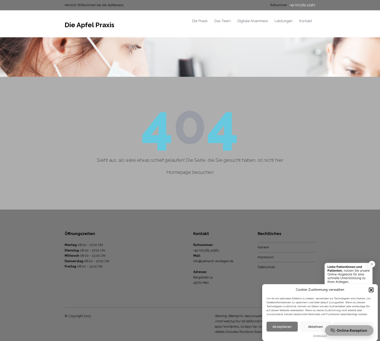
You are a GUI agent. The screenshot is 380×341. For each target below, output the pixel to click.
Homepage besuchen (190, 172)
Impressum (320, 335)
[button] (371, 290)
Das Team (222, 21)
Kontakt (305, 21)
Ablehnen (315, 327)
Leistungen (283, 21)
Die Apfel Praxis (89, 25)
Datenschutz (266, 267)
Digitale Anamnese (252, 21)
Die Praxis (200, 21)
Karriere (263, 247)
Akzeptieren (282, 327)
